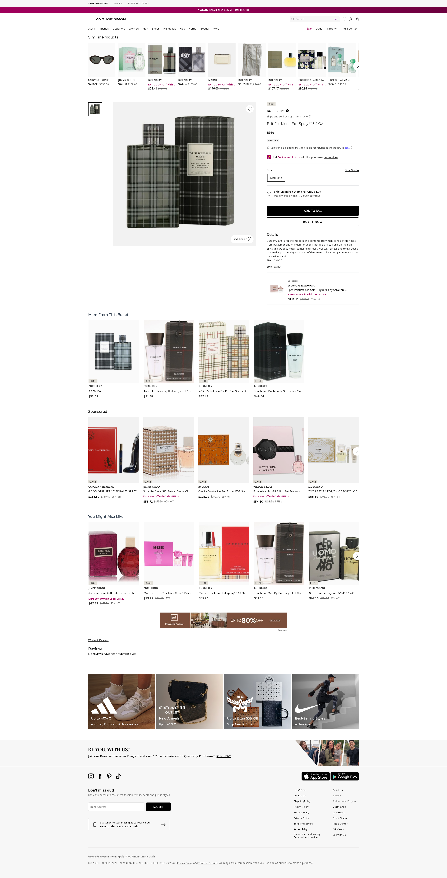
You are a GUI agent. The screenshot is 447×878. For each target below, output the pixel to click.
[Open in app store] (316, 779)
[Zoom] (184, 172)
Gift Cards (338, 829)
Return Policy (301, 806)
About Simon (340, 818)
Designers (118, 28)
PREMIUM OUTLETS (138, 3)
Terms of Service (303, 823)
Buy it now (313, 222)
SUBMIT (158, 806)
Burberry (275, 111)
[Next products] (357, 556)
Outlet (319, 28)
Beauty (204, 28)
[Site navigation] (90, 19)
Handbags (169, 28)
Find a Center (348, 28)
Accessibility (300, 829)
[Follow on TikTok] (118, 778)
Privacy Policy (301, 818)
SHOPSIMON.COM (98, 3)
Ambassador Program (345, 801)
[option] (114, 359)
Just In (92, 28)
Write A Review (98, 640)
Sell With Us (339, 834)
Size (313, 170)
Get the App (339, 806)
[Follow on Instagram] (91, 778)
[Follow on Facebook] (100, 778)
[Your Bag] (357, 20)
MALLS (118, 3)
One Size (276, 178)
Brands (104, 28)
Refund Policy (301, 812)
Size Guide (352, 170)
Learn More (331, 157)
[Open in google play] (345, 779)
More (216, 28)
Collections (339, 812)
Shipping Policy (302, 801)
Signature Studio (298, 116)
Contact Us (300, 795)
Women (134, 28)
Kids (182, 28)
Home (192, 28)
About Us (338, 789)
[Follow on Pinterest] (110, 778)
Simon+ (332, 28)
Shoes (155, 28)
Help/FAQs (300, 789)
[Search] (315, 19)
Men (145, 28)
